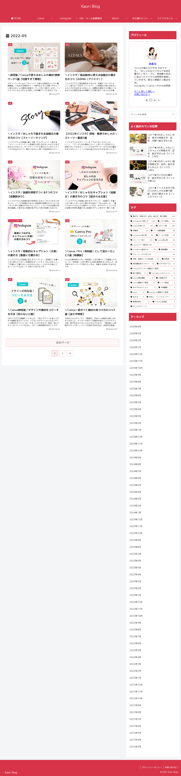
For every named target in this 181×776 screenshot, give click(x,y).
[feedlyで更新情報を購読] (155, 100)
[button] (173, 114)
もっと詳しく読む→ (144, 91)
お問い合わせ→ (142, 94)
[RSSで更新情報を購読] (159, 100)
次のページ (62, 342)
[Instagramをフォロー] (151, 100)
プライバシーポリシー (152, 767)
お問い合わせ (171, 767)
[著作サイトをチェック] (146, 100)
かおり (153, 63)
